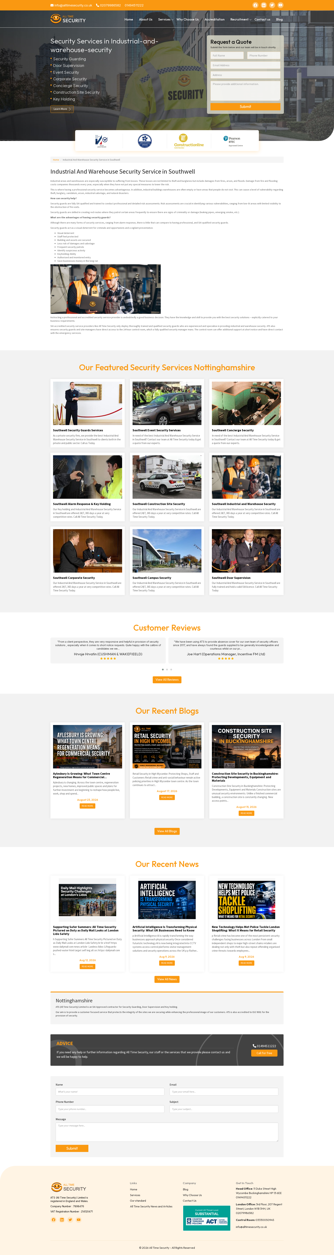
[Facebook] (255, 5)
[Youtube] (280, 5)
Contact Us (189, 1200)
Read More (87, 805)
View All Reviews (167, 680)
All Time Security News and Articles (151, 1206)
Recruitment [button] (239, 19)
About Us (145, 19)
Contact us (262, 19)
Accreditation (215, 19)
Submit (245, 106)
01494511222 (134, 5)
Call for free (264, 1053)
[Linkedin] (264, 5)
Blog (279, 19)
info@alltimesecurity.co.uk (73, 5)
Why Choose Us (187, 19)
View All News (167, 979)
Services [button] (164, 19)
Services (135, 1195)
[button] (163, 669)
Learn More (60, 109)
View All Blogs (167, 831)
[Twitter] (272, 5)
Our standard (138, 1200)
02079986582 (110, 5)
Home (129, 19)
